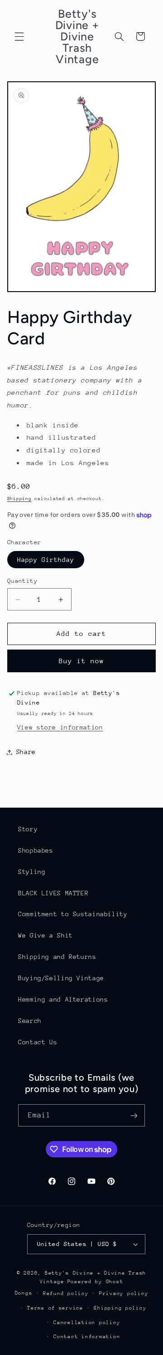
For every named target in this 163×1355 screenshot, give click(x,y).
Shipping (19, 498)
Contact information (86, 1337)
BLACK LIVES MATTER (53, 893)
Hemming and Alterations (63, 999)
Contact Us (37, 1042)
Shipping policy (120, 1308)
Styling (31, 871)
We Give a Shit (45, 935)
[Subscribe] (134, 1115)
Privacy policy (123, 1293)
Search (30, 1020)
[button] (19, 36)
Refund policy (66, 1293)
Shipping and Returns (57, 956)
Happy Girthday (46, 559)
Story (28, 829)
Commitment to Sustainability (73, 914)
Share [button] (26, 751)
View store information (60, 727)
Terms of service (55, 1308)
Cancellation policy (86, 1322)
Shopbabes (35, 850)
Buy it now (82, 661)
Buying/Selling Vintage (61, 978)
